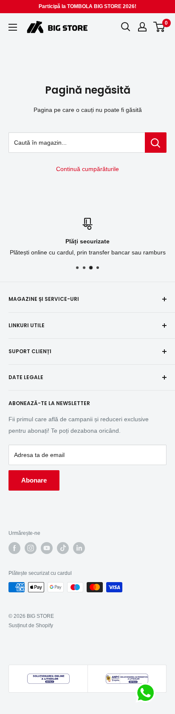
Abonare (34, 480)
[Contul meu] (142, 26)
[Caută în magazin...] (156, 142)
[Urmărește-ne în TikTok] (63, 548)
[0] (159, 27)
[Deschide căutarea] (125, 26)
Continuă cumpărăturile (87, 169)
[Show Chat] (148, 692)
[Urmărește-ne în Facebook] (14, 548)
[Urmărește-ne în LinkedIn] (79, 548)
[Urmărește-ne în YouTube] (47, 548)
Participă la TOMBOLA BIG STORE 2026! (87, 6)
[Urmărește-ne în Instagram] (31, 548)
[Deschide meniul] (12, 27)
